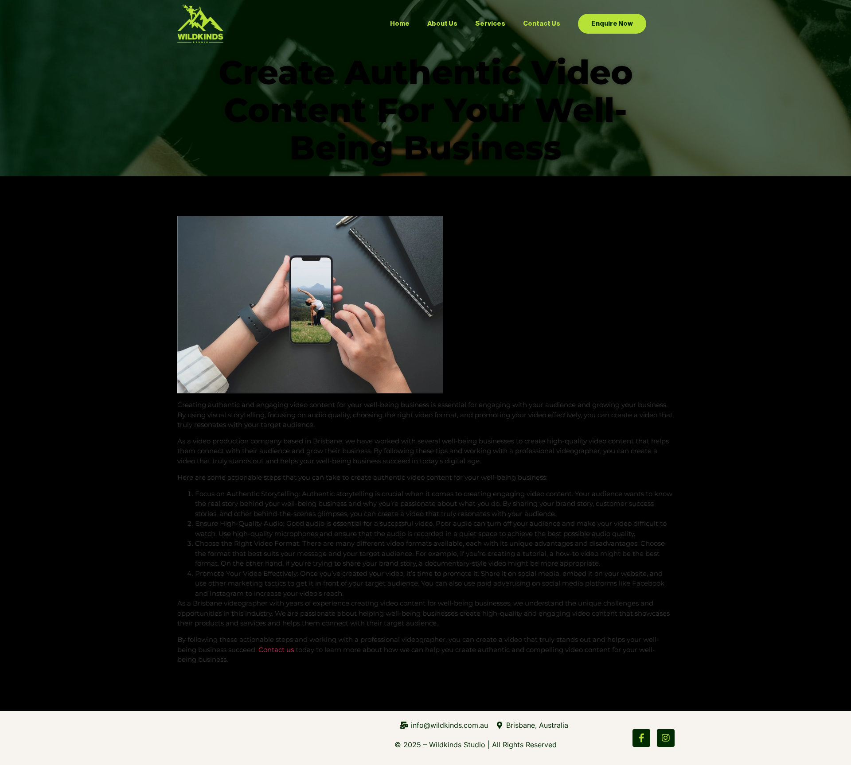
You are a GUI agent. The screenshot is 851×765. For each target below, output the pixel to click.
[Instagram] (666, 738)
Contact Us (541, 23)
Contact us (276, 649)
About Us (442, 23)
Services (490, 23)
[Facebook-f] (641, 738)
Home (400, 23)
